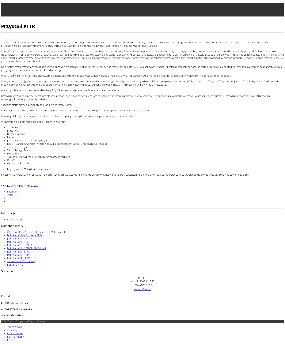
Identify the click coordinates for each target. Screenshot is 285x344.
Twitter (10, 195)
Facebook (12, 191)
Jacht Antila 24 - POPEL (25, 114)
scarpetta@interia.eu (12, 315)
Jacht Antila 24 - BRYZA (19, 251)
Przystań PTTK (15, 219)
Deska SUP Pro (21, 124)
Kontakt (11, 340)
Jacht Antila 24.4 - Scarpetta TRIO (24, 238)
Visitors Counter (142, 289)
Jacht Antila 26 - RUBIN (19, 241)
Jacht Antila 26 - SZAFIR (25, 101)
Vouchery (12, 39)
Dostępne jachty (15, 336)
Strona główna (15, 327)
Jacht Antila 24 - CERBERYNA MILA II (26, 248)
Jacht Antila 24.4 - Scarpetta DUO (24, 235)
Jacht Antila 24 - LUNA (18, 258)
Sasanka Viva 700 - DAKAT (21, 261)
